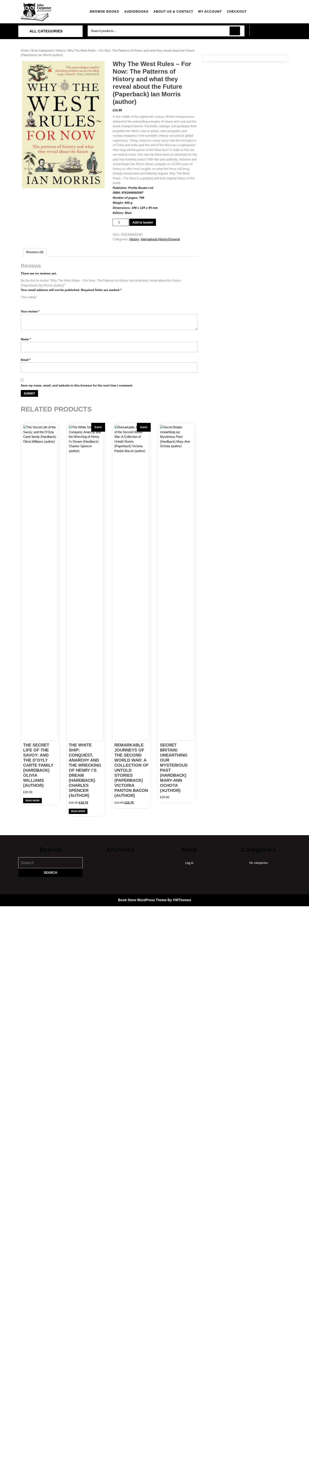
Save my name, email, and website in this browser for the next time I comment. (77, 385)
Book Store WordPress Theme (142, 900)
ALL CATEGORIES (46, 31)
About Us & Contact (173, 11)
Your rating (29, 297)
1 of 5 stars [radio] (23, 301)
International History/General (160, 239)
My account (210, 11)
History (60, 50)
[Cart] (270, 33)
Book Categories (42, 50)
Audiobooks (136, 11)
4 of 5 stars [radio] (41, 301)
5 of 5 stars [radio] (46, 301)
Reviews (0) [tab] (34, 252)
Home (25, 50)
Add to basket (142, 222)
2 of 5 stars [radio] (29, 301)
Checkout (237, 11)
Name (26, 339)
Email (25, 359)
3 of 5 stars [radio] (35, 301)
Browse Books (104, 11)
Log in (189, 863)
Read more (32, 800)
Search (235, 31)
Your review (30, 311)
